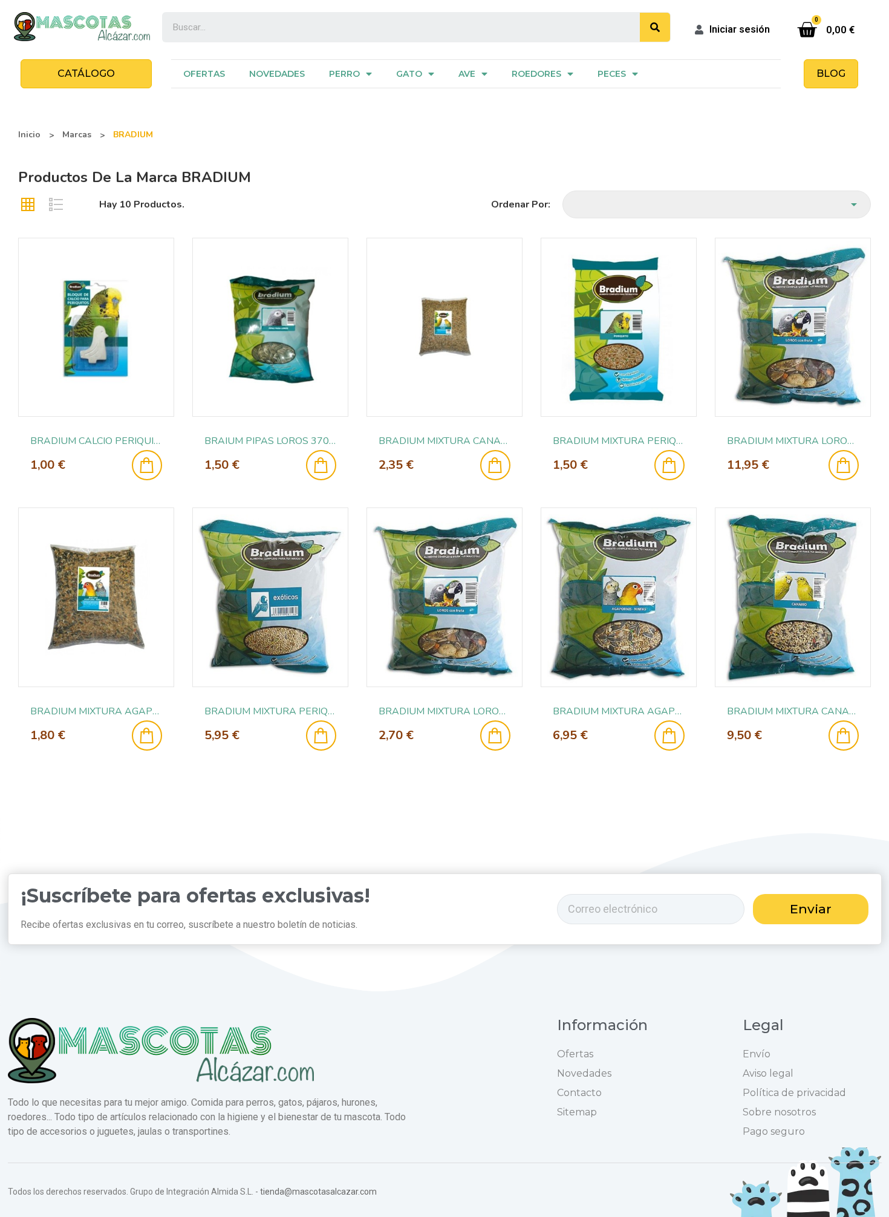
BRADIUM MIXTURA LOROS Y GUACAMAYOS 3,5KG (793, 441)
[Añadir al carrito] (147, 465)
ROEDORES (536, 73)
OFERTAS (204, 73)
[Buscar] (655, 27)
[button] (86, 73)
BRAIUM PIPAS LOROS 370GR (270, 441)
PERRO (344, 73)
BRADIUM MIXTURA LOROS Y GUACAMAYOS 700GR (444, 711)
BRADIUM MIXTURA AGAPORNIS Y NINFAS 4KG (619, 711)
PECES (612, 73)
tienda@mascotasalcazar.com (318, 1191)
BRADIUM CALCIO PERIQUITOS (96, 441)
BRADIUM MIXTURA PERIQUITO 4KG (270, 711)
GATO (409, 73)
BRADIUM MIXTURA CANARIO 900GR (444, 441)
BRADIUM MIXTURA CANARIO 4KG (793, 711)
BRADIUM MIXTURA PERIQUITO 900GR (619, 441)
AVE (466, 73)
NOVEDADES (277, 73)
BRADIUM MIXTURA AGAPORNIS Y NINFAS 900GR (96, 711)
